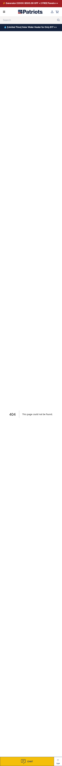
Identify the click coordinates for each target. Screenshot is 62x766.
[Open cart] (57, 12)
